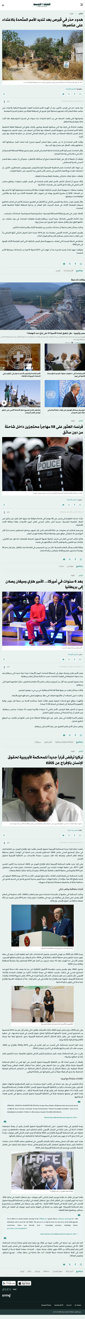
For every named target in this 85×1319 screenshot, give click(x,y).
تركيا (29, 1271)
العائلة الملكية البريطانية (64, 742)
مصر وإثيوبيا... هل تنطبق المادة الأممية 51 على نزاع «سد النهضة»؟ (56, 333)
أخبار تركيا (69, 1271)
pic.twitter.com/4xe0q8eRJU (17, 1228)
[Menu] (81, 5)
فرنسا (61, 566)
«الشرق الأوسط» (71, 89)
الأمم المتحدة (68, 270)
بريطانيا (38, 742)
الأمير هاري (48, 742)
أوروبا (71, 13)
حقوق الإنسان (58, 1271)
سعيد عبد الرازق (73, 830)
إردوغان (37, 1271)
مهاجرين (70, 566)
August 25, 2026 (71, 1117)
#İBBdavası (43, 1219)
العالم (80, 13)
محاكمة (46, 1271)
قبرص (58, 270)
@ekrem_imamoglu (65, 1219)
